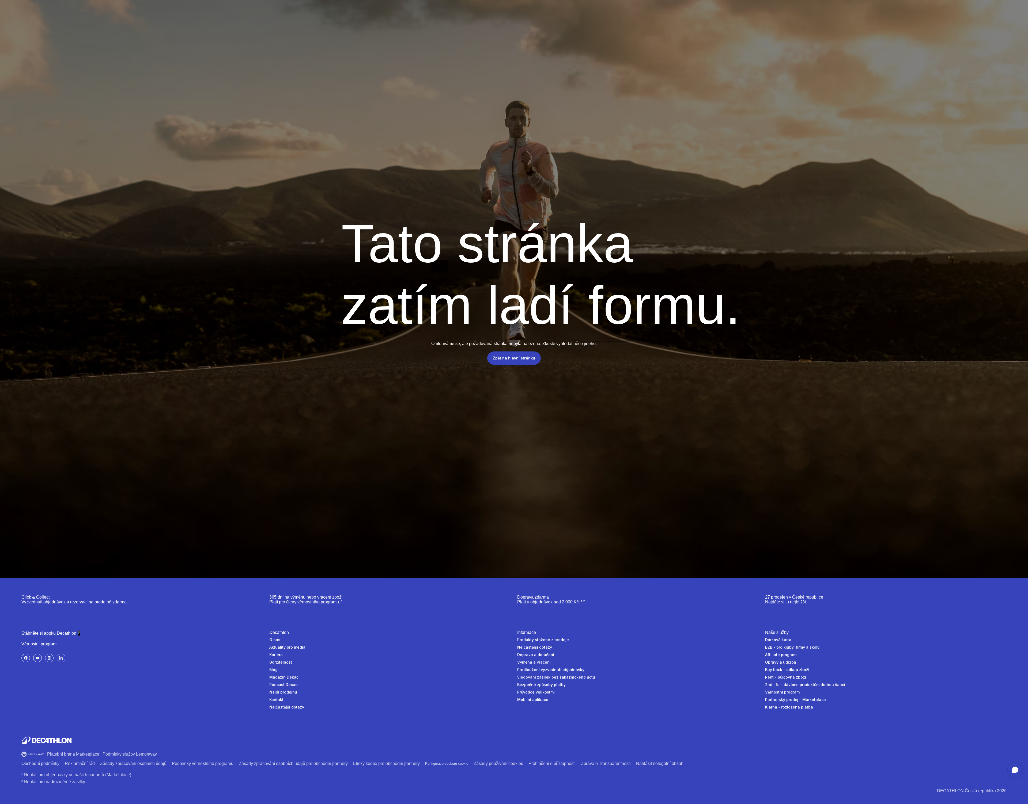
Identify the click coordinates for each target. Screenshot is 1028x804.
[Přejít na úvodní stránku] (46, 740)
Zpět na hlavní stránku (514, 358)
